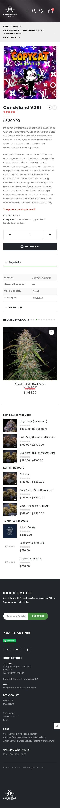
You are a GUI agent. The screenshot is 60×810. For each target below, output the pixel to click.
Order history (9, 713)
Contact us (8, 700)
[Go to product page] (10, 425)
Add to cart (32, 246)
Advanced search (11, 716)
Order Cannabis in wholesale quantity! (20, 734)
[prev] (50, 107)
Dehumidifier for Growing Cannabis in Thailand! (24, 737)
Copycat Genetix (39, 219)
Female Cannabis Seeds (14, 223)
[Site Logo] (10, 11)
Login (5, 720)
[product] (30, 353)
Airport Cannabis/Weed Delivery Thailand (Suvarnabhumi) (29, 741)
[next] (54, 107)
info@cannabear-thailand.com (19, 687)
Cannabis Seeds (23, 219)
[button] (28, 11)
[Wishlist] (41, 11)
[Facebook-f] (27, 649)
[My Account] (33, 11)
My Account (8, 704)
